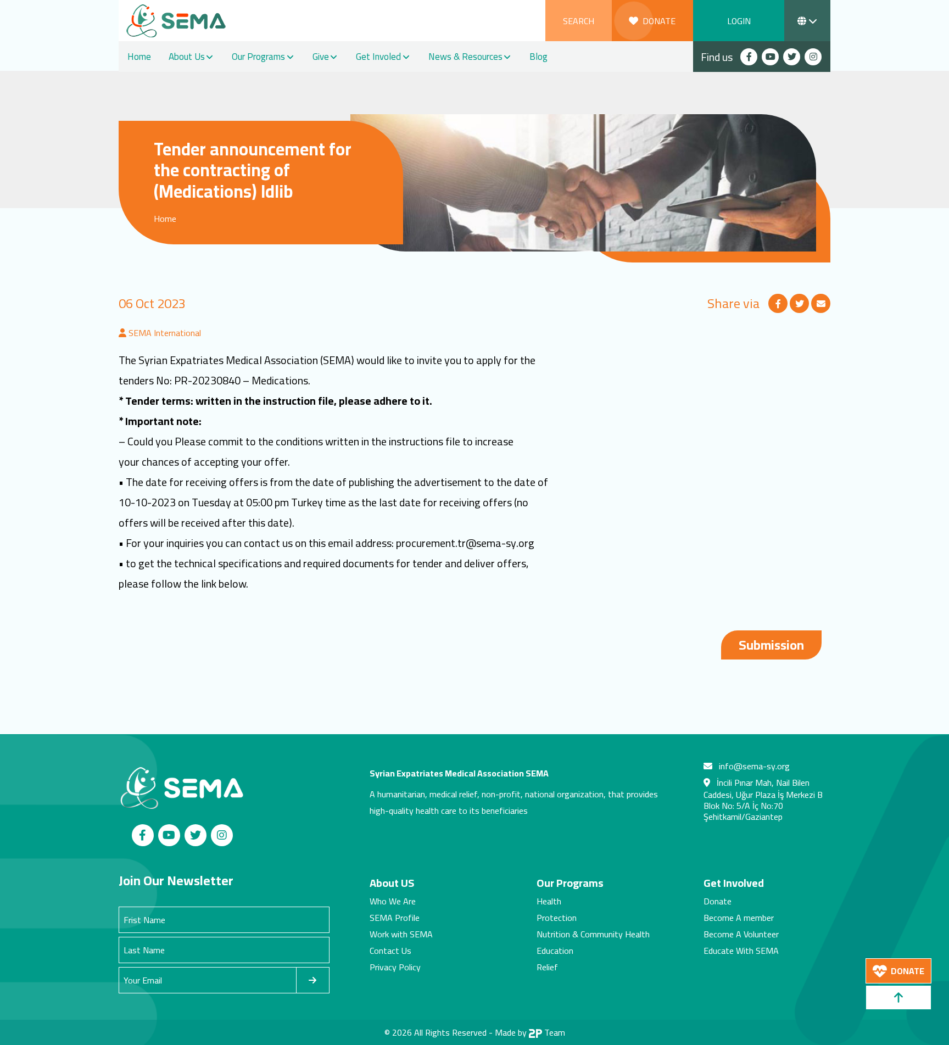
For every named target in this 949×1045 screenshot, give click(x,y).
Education (555, 950)
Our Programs (258, 56)
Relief (547, 967)
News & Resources (465, 56)
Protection (557, 917)
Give (320, 56)
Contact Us (390, 950)
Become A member (739, 917)
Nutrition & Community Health (593, 934)
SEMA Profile (395, 917)
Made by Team (530, 1032)
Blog (538, 56)
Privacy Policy (395, 967)
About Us (187, 56)
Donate (718, 901)
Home (139, 56)
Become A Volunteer (741, 934)
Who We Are (393, 901)
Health (549, 901)
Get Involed (378, 56)
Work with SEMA (401, 934)
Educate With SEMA (741, 950)
